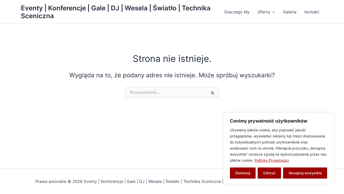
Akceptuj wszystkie (305, 173)
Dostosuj (242, 173)
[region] (278, 148)
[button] (272, 12)
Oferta (264, 11)
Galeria (289, 11)
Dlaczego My (237, 11)
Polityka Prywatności (272, 160)
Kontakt (311, 11)
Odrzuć (269, 173)
